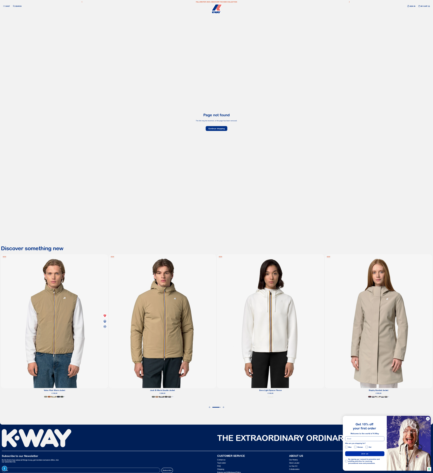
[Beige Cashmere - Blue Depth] (378, 397)
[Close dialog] (428, 419)
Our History (293, 460)
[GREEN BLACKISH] (62, 397)
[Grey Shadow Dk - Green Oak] (153, 397)
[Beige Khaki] (54, 397)
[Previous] (209, 407)
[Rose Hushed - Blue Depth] (373, 397)
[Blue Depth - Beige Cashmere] (169, 397)
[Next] (223, 407)
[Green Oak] (45, 397)
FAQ (219, 466)
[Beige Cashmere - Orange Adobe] (157, 397)
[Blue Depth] (58, 397)
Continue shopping (216, 128)
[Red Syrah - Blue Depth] (369, 397)
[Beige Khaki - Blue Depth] (161, 397)
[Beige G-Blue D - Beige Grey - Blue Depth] (386, 397)
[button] (4, 468)
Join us (364, 454)
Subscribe (167, 470)
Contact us (221, 460)
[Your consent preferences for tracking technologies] (429, 469)
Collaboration (294, 469)
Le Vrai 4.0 (293, 466)
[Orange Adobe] (49, 397)
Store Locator (294, 463)
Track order (221, 463)
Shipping (220, 469)
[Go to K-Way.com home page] (216, 9)
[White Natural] (270, 397)
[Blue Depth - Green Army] (166, 397)
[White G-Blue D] (382, 397)
